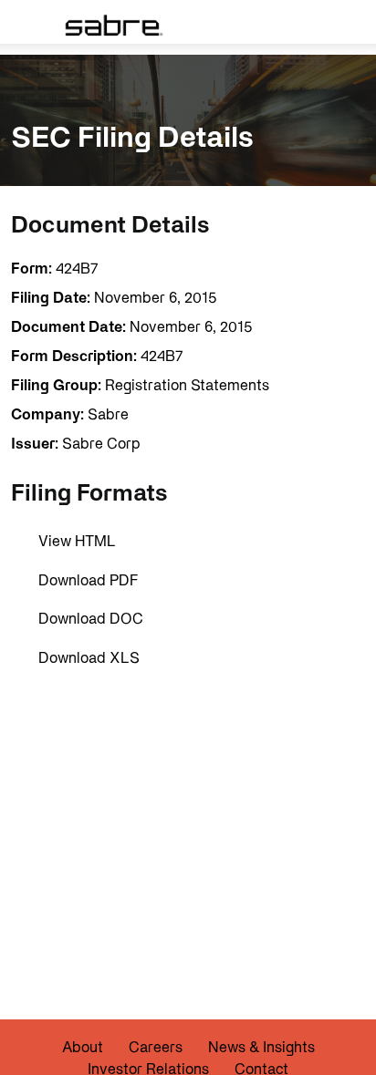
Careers (156, 1047)
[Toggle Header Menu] (24, 24)
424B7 (77, 268)
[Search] (332, 24)
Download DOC (90, 618)
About (82, 1047)
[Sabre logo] (112, 24)
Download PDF (88, 580)
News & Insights (261, 1047)
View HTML (77, 540)
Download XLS (89, 657)
